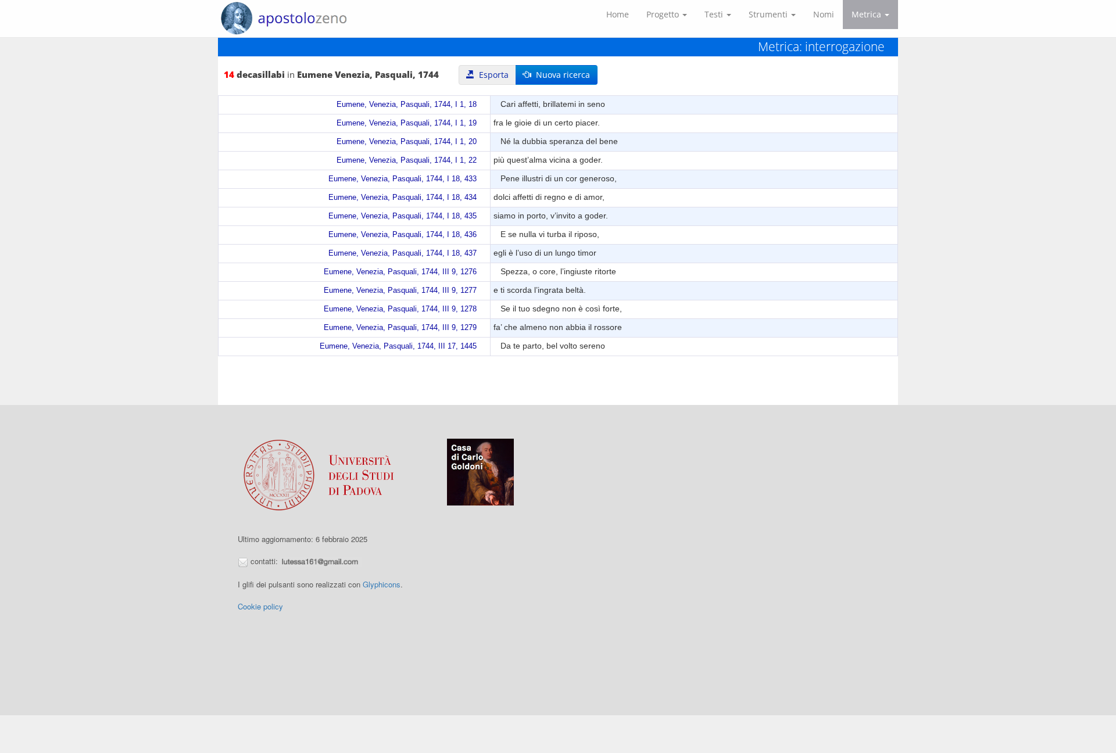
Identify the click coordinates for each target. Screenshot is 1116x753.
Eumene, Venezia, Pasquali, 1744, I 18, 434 (402, 197)
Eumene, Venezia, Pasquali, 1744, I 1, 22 (407, 160)
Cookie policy (260, 606)
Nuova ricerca (560, 74)
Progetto (663, 14)
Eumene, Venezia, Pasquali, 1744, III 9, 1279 (400, 328)
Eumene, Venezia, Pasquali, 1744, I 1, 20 (407, 142)
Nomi (823, 14)
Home (617, 14)
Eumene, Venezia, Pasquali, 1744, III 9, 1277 (400, 290)
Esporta (491, 74)
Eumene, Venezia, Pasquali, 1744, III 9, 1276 (400, 272)
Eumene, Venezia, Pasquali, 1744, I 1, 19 (407, 123)
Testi (714, 14)
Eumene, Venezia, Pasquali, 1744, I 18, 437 (402, 253)
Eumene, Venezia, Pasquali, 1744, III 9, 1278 (400, 309)
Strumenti (769, 14)
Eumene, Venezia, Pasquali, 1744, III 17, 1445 (398, 346)
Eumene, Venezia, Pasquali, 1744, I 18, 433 (402, 179)
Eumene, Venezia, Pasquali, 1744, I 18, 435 (402, 216)
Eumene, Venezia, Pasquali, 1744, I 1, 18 (407, 105)
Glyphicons (381, 584)
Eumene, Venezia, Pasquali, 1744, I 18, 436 (402, 235)
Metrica (868, 14)
